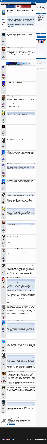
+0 (3, 133)
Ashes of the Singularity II (16, 430)
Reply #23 (9, 371)
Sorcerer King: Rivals (16, 437)
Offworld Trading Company (17, 435)
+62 (3, 214)
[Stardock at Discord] (40, 42)
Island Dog (3, 14)
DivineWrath (3, 154)
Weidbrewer (3, 51)
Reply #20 (8, 320)
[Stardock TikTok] (41, 42)
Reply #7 (8, 124)
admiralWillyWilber (4, 375)
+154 (3, 74)
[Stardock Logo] (2, 1)
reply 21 (14, 355)
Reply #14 (8, 220)
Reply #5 (8, 95)
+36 (3, 394)
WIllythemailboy (3, 357)
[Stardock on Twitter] (38, 40)
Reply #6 (8, 110)
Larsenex (3, 99)
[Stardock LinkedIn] (42, 42)
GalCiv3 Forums (17, 12)
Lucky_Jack (3, 114)
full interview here (11, 26)
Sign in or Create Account (11, 424)
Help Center (43, 430)
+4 (3, 243)
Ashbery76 (3, 390)
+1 (3, 201)
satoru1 (3, 252)
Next (33, 31)
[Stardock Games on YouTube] (40, 40)
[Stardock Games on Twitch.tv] (42, 40)
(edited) (22, 47)
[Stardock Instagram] (43, 40)
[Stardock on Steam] (44, 40)
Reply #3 (8, 65)
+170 (3, 41)
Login (8, 4)
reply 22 (15, 402)
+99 (3, 380)
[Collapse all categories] (45, 14)
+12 (3, 146)
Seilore (3, 69)
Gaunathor (3, 37)
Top (34, 47)
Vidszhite (3, 281)
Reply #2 (8, 47)
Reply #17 (8, 263)
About (28, 430)
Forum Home (3, 4)
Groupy (1, 435)
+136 (3, 328)
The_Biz (3, 239)
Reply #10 (8, 163)
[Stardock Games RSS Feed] (43, 42)
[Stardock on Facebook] (39, 40)
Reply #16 (8, 248)
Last (34, 31)
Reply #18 (8, 277)
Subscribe (44, 439)
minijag (3, 196)
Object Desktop (2, 430)
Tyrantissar (3, 142)
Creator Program (30, 435)
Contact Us (29, 436)
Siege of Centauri (15, 436)
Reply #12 (8, 192)
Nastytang (3, 85)
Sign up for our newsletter (30, 439)
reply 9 (14, 166)
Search (6, 4)
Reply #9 (8, 150)
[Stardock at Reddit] (38, 42)
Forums (29, 437)
